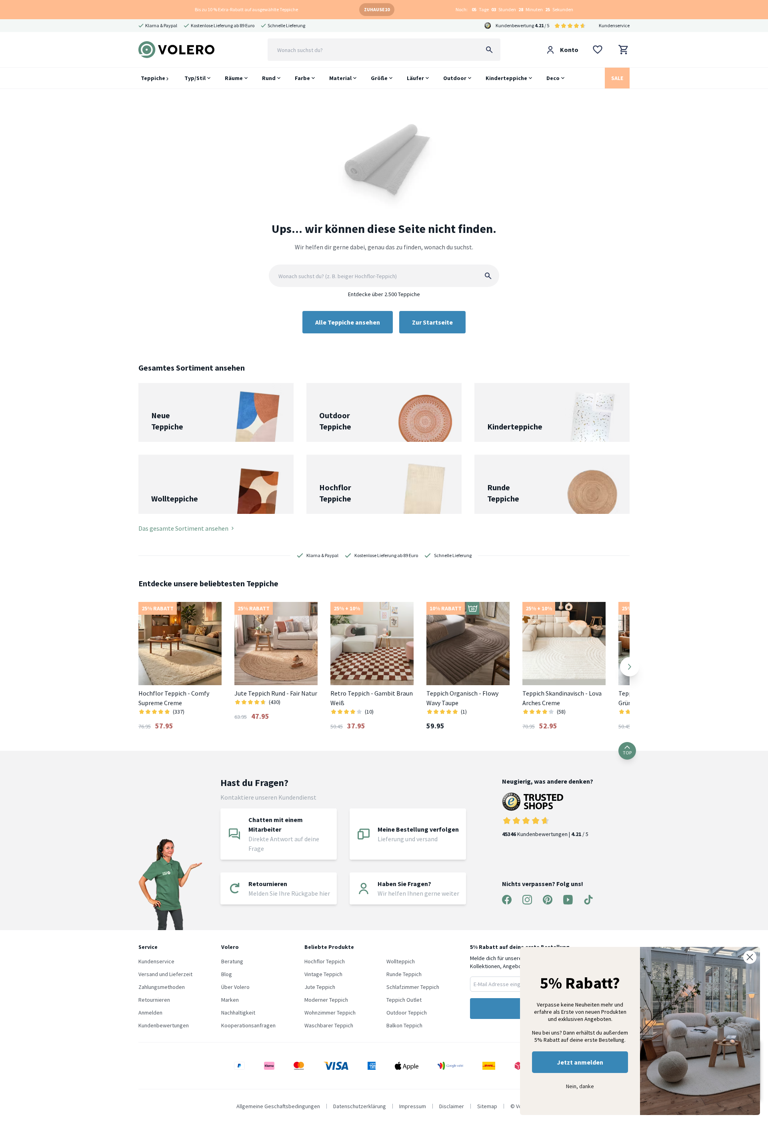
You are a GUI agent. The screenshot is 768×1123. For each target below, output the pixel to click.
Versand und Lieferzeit (165, 974)
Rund (269, 78)
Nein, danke (580, 1086)
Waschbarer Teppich (328, 1025)
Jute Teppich (319, 987)
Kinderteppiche (506, 78)
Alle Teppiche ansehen (347, 322)
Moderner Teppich (326, 999)
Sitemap (487, 1106)
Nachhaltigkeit (238, 1012)
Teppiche (153, 78)
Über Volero (235, 987)
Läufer (415, 78)
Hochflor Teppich (324, 961)
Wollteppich (400, 961)
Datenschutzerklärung (359, 1106)
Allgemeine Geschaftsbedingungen (278, 1106)
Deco (553, 78)
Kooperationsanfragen (248, 1025)
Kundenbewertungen (163, 1025)
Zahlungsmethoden (161, 987)
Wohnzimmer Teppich (330, 1012)
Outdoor (454, 78)
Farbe (302, 78)
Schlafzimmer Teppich (412, 987)
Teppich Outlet (404, 999)
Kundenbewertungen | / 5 (545, 834)
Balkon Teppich (404, 1025)
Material (340, 78)
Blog (226, 974)
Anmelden (150, 1012)
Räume (234, 78)
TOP (627, 753)
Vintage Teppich (323, 974)
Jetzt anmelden (580, 1062)
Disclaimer (451, 1106)
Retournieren (154, 999)
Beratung (232, 961)
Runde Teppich (404, 974)
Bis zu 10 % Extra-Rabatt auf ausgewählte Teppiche (246, 9)
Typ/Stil (195, 78)
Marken (230, 999)
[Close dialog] (750, 957)
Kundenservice (614, 25)
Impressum (412, 1106)
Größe (379, 78)
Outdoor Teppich (406, 1012)
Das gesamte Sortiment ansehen (183, 528)
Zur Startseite (432, 322)
